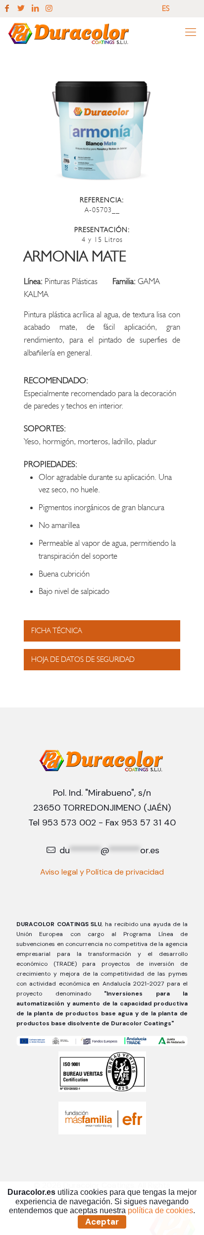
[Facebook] (7, 8)
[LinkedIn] (35, 8)
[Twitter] (21, 8)
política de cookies (160, 1210)
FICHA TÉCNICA (56, 630)
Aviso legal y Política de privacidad (102, 872)
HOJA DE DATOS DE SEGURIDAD (83, 659)
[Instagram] (49, 8)
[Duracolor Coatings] (69, 32)
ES (165, 8)
